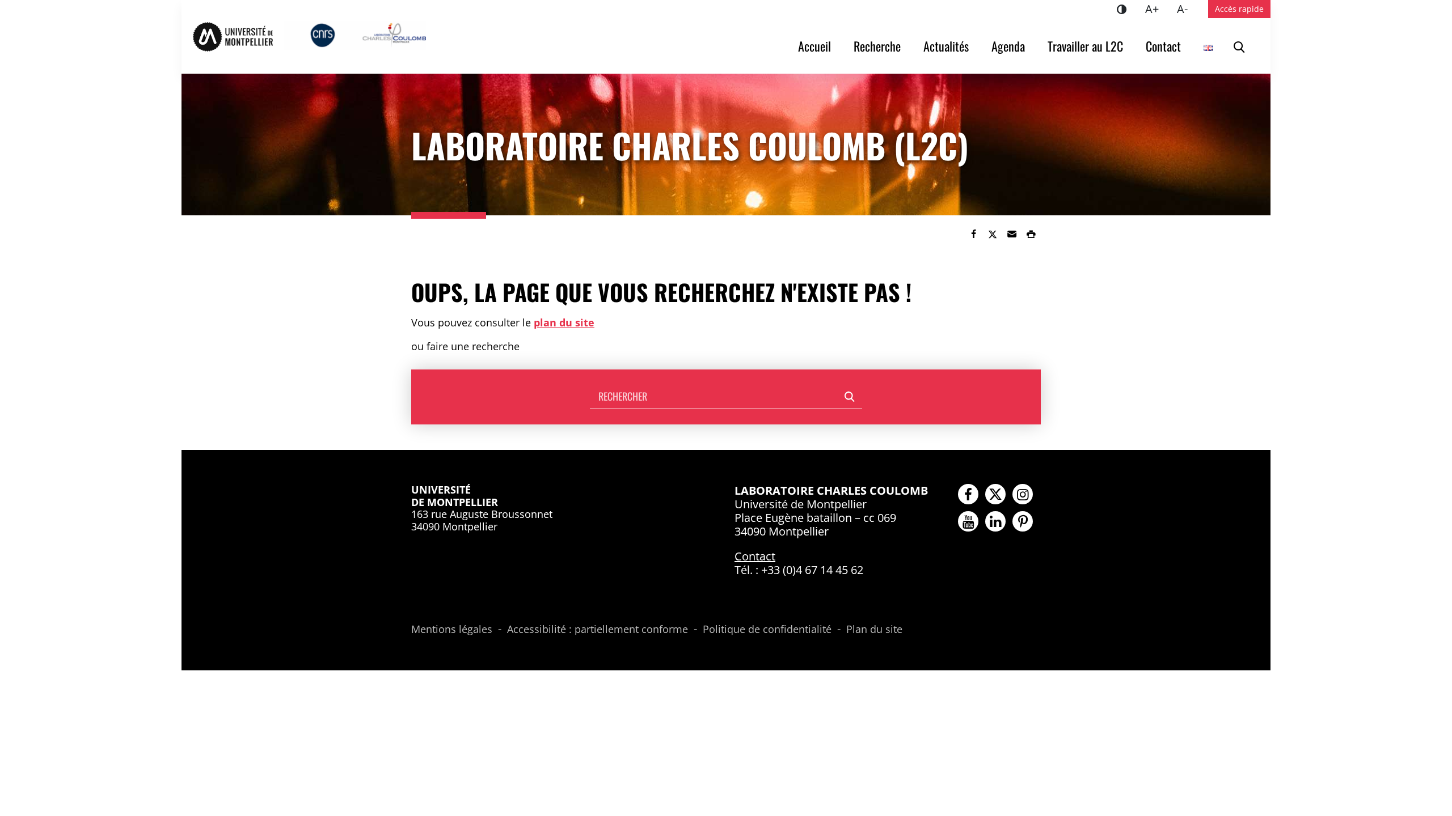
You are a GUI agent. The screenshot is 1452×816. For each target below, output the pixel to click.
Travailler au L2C (1085, 46)
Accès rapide (1239, 8)
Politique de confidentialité (767, 629)
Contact (1163, 46)
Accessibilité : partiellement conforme (597, 629)
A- (1187, 8)
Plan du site (874, 629)
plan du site (564, 322)
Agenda (1008, 46)
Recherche (877, 46)
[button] (1012, 234)
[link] (973, 234)
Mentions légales (451, 629)
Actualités (946, 46)
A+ (1156, 8)
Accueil (814, 46)
